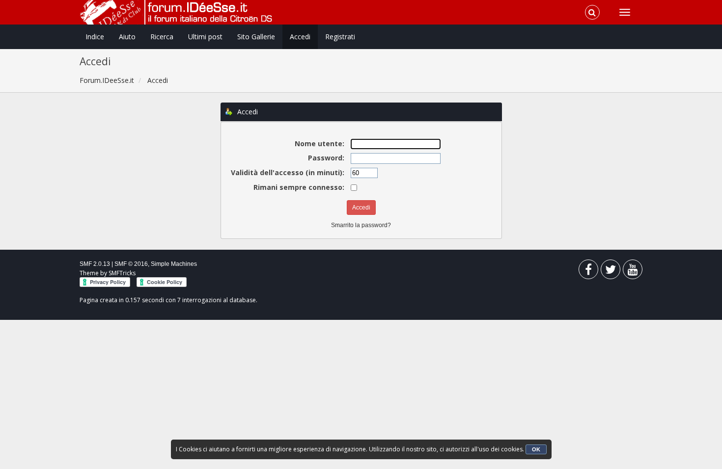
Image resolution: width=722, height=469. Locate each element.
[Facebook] (588, 271)
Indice (94, 36)
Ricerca (161, 36)
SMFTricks (122, 273)
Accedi (300, 36)
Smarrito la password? (361, 225)
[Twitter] (610, 271)
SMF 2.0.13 (95, 264)
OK (536, 449)
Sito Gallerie (256, 36)
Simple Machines (174, 264)
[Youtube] (632, 271)
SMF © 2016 (131, 264)
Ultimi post (205, 36)
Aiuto (127, 36)
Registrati (340, 36)
